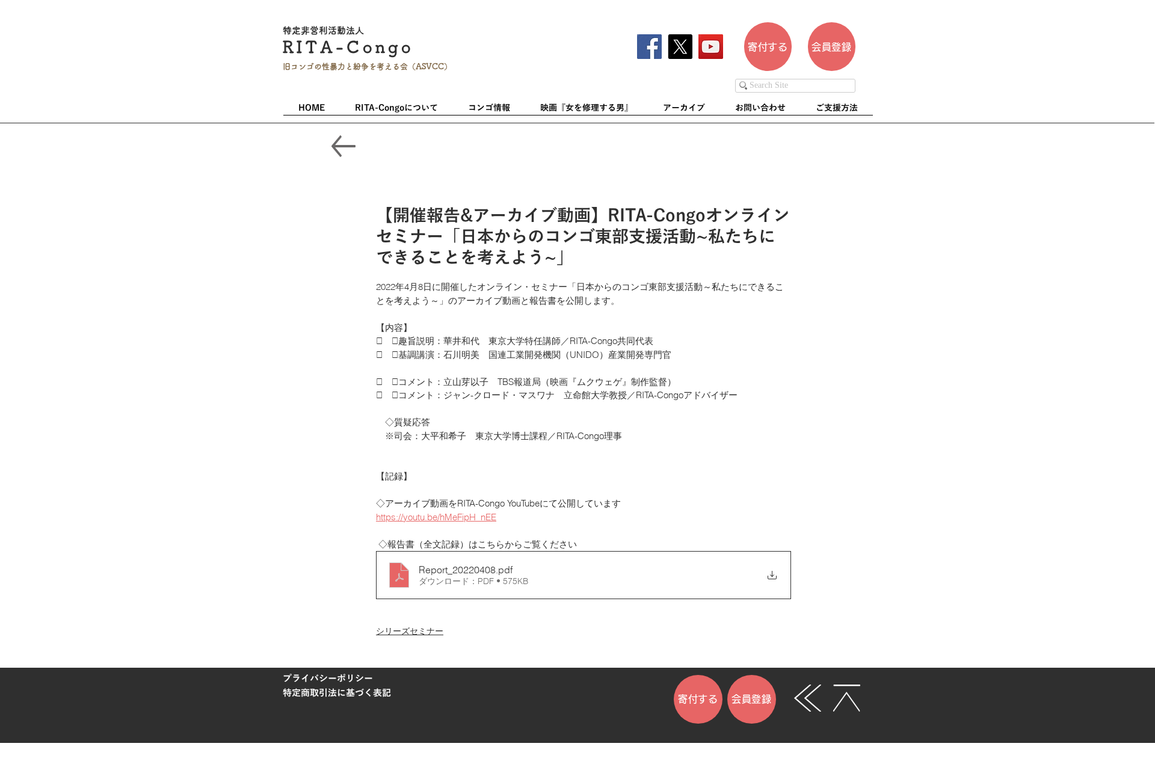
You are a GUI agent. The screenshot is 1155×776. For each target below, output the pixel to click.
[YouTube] (710, 46)
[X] (680, 46)
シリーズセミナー (409, 631)
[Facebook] (649, 46)
